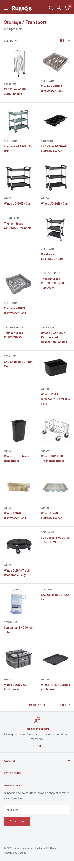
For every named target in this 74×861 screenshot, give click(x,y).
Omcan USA (48, 327)
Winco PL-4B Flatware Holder (51, 515)
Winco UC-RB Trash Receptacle (16, 458)
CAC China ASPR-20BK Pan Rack (15, 91)
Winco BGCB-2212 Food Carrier (15, 687)
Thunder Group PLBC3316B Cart (14, 335)
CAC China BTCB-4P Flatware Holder (54, 149)
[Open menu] (6, 8)
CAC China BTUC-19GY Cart (55, 597)
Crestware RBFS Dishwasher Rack (15, 310)
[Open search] (51, 8)
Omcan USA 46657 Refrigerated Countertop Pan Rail (54, 337)
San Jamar (48, 532)
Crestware (48, 81)
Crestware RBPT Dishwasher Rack (52, 88)
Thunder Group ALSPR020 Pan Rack (17, 226)
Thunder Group (13, 218)
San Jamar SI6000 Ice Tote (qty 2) (55, 540)
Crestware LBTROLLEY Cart (52, 256)
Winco (8, 198)
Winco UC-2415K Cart (54, 203)
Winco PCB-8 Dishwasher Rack (15, 515)
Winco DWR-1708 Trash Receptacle (52, 458)
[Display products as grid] (62, 40)
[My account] (59, 8)
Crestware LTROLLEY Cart (18, 149)
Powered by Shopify (15, 852)
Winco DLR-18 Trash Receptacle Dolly (17, 573)
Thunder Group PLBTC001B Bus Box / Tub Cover (55, 283)
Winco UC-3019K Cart (18, 203)
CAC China (10, 83)
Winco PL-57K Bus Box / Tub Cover (55, 687)
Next (62, 704)
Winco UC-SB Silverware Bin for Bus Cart (55, 399)
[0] (66, 8)
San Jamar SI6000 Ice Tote (18, 630)
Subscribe (17, 821)
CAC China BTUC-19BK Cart (18, 364)
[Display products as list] (68, 40)
